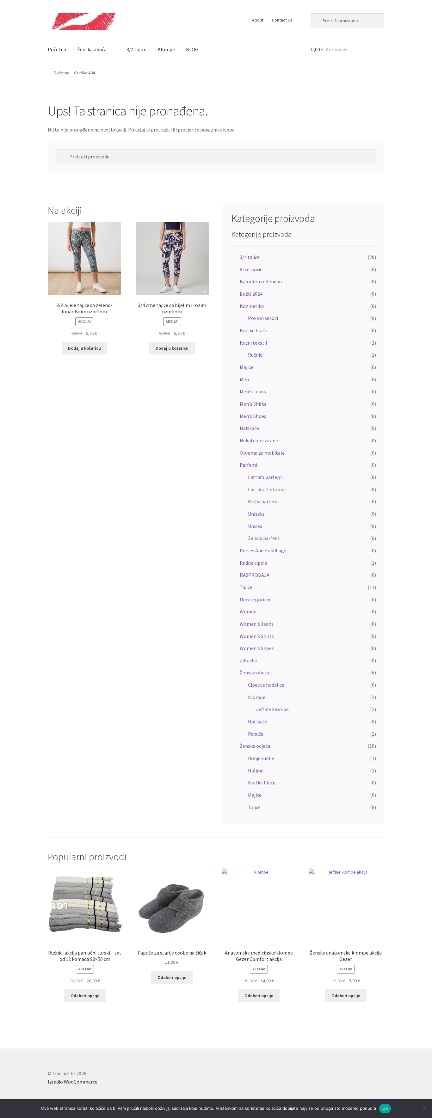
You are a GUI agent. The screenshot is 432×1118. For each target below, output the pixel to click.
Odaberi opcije (85, 995)
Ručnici (255, 355)
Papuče (255, 734)
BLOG (192, 49)
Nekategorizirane (259, 440)
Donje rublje (261, 758)
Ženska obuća (92, 49)
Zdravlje (248, 660)
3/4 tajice (136, 49)
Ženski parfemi (264, 538)
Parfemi (248, 465)
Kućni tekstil (253, 343)
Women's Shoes (257, 648)
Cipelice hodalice (266, 685)
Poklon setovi (263, 318)
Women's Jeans (257, 624)
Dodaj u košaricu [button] (84, 348)
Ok (385, 1108)
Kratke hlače (253, 330)
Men (244, 379)
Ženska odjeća (255, 746)
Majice (246, 367)
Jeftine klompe (272, 709)
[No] (424, 1108)
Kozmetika (252, 306)
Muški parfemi (263, 501)
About (257, 20)
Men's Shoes (253, 416)
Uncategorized (256, 599)
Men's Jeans (253, 391)
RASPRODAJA (254, 575)
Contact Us (282, 20)
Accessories (252, 269)
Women (248, 611)
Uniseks (256, 514)
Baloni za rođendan (261, 281)
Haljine (255, 770)
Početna (57, 49)
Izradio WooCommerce (72, 1081)
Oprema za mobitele (262, 453)
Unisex (255, 526)
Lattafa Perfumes (267, 489)
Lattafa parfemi (265, 477)
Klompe (166, 49)
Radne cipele (253, 563)
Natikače (249, 428)
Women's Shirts (257, 636)
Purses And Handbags (263, 550)
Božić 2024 (251, 294)
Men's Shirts (253, 404)
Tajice (246, 587)
